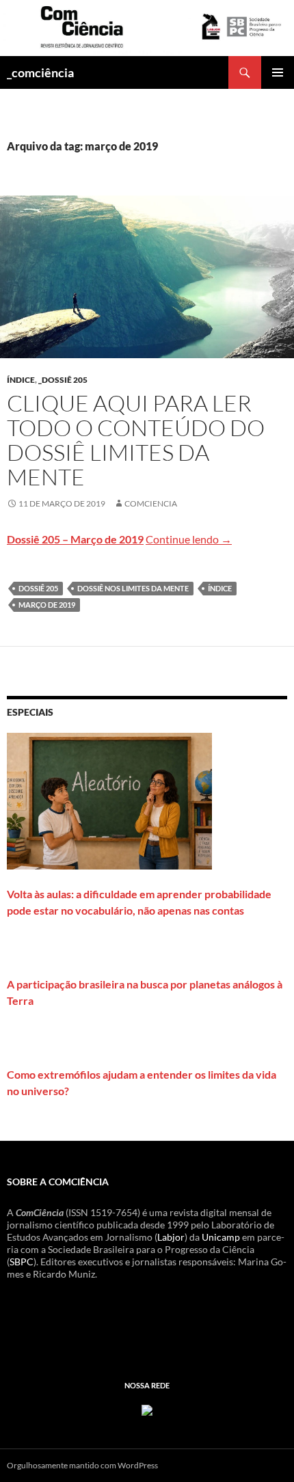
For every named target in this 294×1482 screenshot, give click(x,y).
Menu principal (277, 72)
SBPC (22, 1261)
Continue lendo (189, 539)
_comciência (40, 72)
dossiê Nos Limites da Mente (133, 588)
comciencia (150, 503)
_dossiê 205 (63, 380)
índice (21, 380)
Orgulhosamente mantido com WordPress (82, 1465)
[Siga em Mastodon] (147, 1409)
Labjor (171, 1237)
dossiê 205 (38, 588)
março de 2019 (46, 604)
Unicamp (221, 1237)
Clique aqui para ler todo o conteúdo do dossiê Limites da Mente (136, 440)
